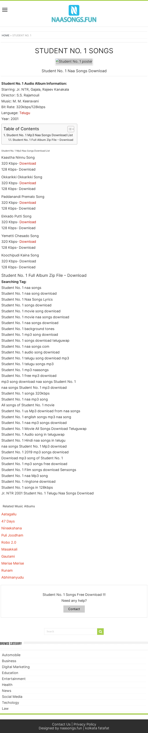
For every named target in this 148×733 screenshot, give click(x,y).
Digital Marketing (16, 667)
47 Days (8, 521)
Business (9, 661)
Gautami (8, 556)
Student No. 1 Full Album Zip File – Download (43, 140)
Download (27, 163)
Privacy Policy (85, 724)
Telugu (24, 113)
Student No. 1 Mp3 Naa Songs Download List (39, 135)
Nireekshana (11, 528)
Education (10, 673)
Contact (74, 609)
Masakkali (9, 549)
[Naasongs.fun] (74, 12)
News (6, 691)
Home (5, 35)
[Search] (100, 631)
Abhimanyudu (12, 577)
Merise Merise (12, 563)
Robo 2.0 (8, 542)
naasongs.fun (71, 728)
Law (5, 708)
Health (7, 685)
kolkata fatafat (97, 728)
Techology (10, 703)
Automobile (11, 655)
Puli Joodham (12, 535)
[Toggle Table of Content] (69, 129)
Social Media (12, 697)
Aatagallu (8, 514)
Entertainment (14, 679)
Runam (7, 570)
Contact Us (61, 724)
